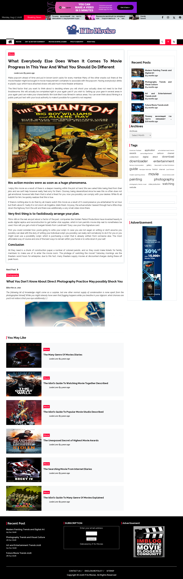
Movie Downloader (58, 42)
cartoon (160, 153)
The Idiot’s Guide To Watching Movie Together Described (75, 383)
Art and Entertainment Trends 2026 (158, 95)
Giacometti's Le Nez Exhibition (164, 165)
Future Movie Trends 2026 (156, 105)
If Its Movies (97, 544)
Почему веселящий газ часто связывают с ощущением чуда (158, 117)
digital (145, 157)
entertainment (163, 161)
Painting (91, 42)
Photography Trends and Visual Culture (158, 83)
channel (171, 153)
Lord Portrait (170, 169)
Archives (133, 131)
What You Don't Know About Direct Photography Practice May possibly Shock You (64, 281)
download (168, 156)
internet (162, 169)
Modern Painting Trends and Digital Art (158, 71)
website (132, 187)
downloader (138, 161)
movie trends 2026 (168, 175)
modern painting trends (137, 175)
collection (134, 157)
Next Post (11, 269)
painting (135, 179)
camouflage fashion (146, 153)
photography (164, 179)
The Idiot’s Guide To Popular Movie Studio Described (73, 411)
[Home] (10, 41)
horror (155, 169)
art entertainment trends (166, 150)
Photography (76, 42)
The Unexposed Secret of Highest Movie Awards (71, 440)
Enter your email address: (91, 536)
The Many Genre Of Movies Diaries (62, 354)
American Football (135, 150)
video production (154, 184)
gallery (149, 165)
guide (133, 169)
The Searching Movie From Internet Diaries (67, 469)
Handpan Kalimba (145, 169)
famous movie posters (136, 165)
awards (132, 153)
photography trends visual (137, 184)
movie (154, 174)
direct (155, 157)
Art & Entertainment (35, 42)
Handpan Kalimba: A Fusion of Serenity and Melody (127, 17)
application (150, 150)
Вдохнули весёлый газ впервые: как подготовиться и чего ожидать (83, 17)
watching (168, 183)
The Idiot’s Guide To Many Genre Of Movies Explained (73, 497)
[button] (162, 41)
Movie (18, 42)
